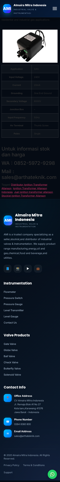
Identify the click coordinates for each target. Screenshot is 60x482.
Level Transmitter (14, 310)
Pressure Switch (13, 298)
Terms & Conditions (34, 465)
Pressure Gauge (13, 304)
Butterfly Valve (12, 368)
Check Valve (11, 362)
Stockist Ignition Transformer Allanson (24, 195)
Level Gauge (11, 316)
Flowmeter (10, 291)
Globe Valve (11, 350)
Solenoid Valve (12, 374)
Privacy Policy (11, 465)
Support (8, 472)
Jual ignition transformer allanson (33, 192)
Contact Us (10, 322)
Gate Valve (10, 343)
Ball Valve (9, 356)
